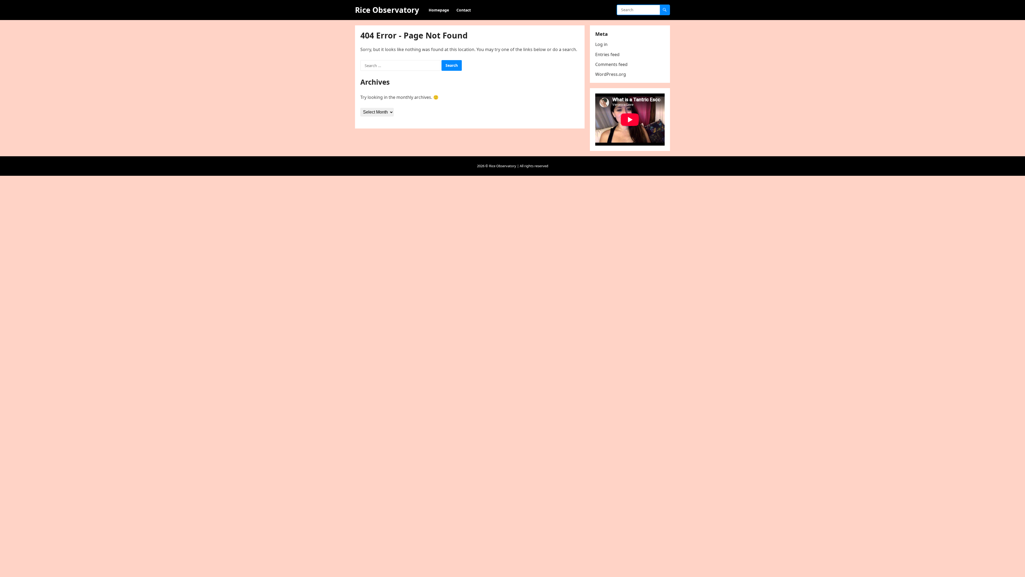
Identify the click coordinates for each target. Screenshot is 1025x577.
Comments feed (611, 64)
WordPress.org (610, 74)
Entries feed (607, 54)
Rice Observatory (387, 10)
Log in (601, 44)
